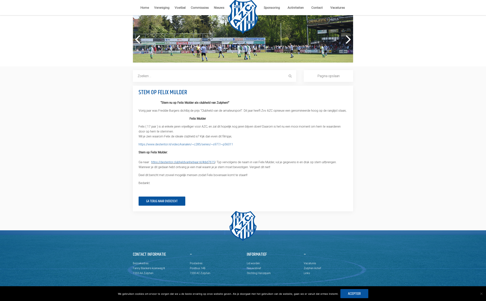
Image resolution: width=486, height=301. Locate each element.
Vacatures (337, 7)
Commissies (200, 7)
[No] (481, 294)
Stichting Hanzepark (259, 273)
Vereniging (162, 7)
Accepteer (354, 293)
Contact (317, 7)
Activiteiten (296, 7)
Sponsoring (272, 7)
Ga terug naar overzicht (162, 201)
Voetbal (180, 7)
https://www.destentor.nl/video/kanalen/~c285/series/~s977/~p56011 (186, 144)
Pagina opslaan (328, 76)
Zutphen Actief (312, 268)
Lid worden (253, 263)
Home (144, 7)
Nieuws (219, 7)
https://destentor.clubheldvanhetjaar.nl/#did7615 (183, 162)
